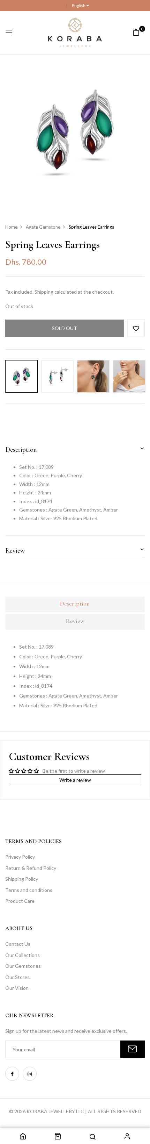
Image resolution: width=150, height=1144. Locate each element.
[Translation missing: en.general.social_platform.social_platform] (12, 1074)
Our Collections (22, 955)
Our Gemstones (23, 966)
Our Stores (17, 977)
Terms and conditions (28, 890)
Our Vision (17, 988)
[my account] (127, 1137)
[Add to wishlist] (136, 328)
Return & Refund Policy (30, 868)
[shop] (57, 1137)
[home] (22, 1137)
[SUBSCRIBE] (132, 1049)
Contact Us (17, 944)
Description (21, 449)
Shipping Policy (21, 879)
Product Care (20, 901)
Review (15, 550)
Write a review (75, 780)
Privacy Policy (20, 857)
